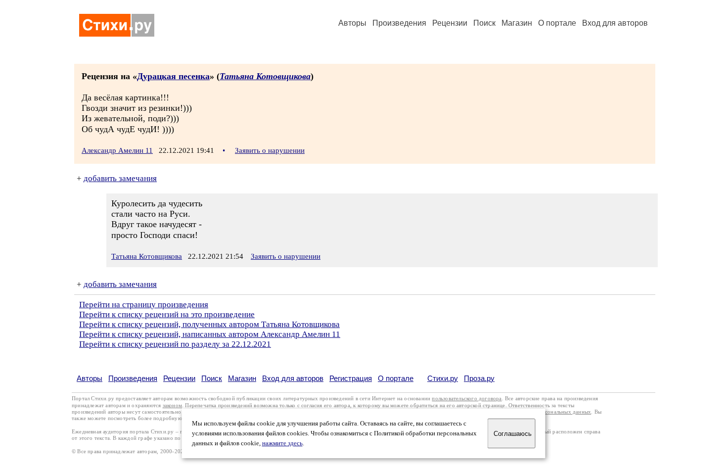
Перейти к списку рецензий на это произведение (167, 314)
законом (172, 405)
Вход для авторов (615, 23)
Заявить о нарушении (270, 150)
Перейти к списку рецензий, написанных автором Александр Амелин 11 (209, 334)
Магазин (516, 23)
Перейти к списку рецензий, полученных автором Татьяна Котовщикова (209, 324)
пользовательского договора (466, 398)
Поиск (484, 23)
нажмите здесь (282, 443)
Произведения (399, 23)
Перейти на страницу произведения (143, 304)
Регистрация (350, 378)
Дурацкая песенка (173, 76)
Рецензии (449, 23)
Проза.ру (479, 378)
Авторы (352, 23)
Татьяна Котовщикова (265, 76)
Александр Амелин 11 (117, 150)
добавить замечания (120, 178)
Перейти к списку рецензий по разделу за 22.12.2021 (175, 344)
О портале (395, 378)
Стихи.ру (442, 378)
